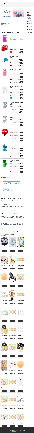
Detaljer (24, 430)
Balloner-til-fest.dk (4, 1)
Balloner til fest (3, 200)
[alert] (17, 430)
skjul (9, 177)
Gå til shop (4, 251)
